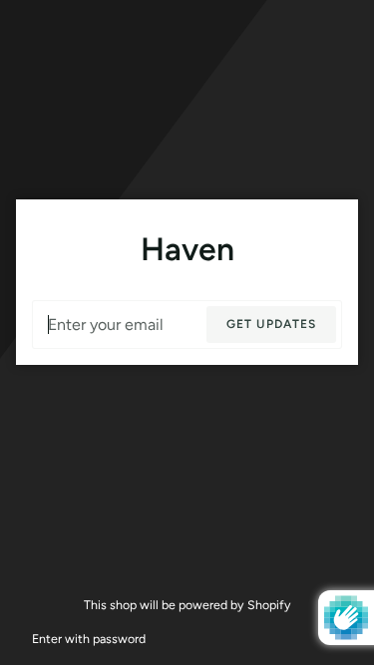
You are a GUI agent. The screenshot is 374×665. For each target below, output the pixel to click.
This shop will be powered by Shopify (187, 604)
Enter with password (89, 638)
